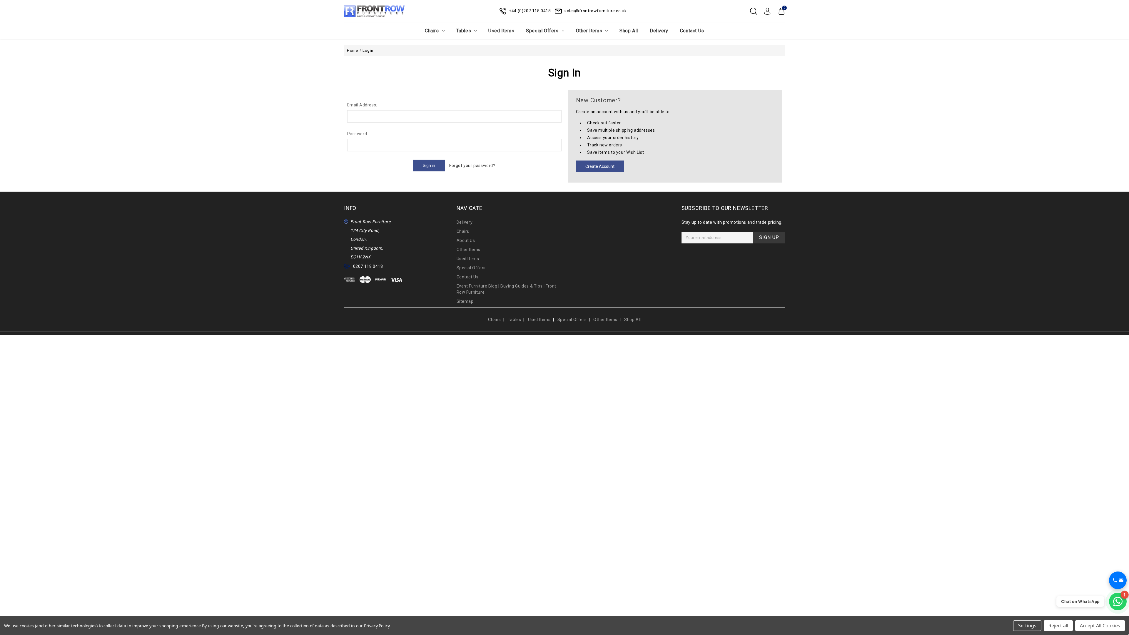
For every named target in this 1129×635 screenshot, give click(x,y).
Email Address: (362, 105)
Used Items (501, 31)
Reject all (1058, 625)
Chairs (432, 31)
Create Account (599, 166)
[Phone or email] (1118, 580)
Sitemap (465, 301)
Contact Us (692, 31)
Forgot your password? (472, 165)
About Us (466, 240)
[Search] (753, 11)
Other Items (589, 31)
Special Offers (542, 31)
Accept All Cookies (1100, 625)
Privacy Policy (377, 626)
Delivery (659, 31)
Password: (357, 133)
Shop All (628, 31)
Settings (1027, 625)
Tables (463, 31)
